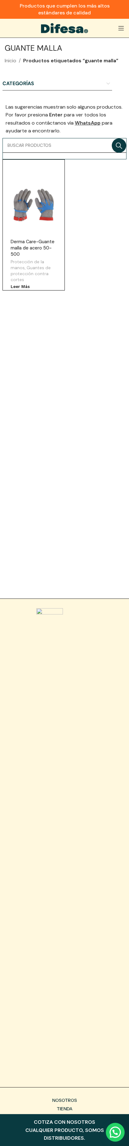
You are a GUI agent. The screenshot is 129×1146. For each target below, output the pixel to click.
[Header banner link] (64, 9)
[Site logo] (64, 27)
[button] (115, 1132)
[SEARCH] (119, 145)
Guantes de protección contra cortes (31, 273)
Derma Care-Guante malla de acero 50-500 (32, 248)
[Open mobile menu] (121, 28)
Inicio (10, 60)
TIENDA (64, 1109)
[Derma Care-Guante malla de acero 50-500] (34, 205)
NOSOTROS (64, 1100)
